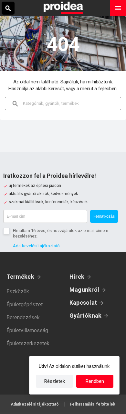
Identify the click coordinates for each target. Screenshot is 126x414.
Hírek (76, 276)
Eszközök (17, 291)
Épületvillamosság (27, 330)
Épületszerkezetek (27, 343)
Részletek (54, 381)
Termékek (20, 276)
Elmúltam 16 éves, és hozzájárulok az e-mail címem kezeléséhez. (60, 233)
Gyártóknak (85, 315)
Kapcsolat (83, 302)
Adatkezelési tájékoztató (36, 245)
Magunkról (84, 289)
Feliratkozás (104, 216)
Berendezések (23, 317)
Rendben (95, 381)
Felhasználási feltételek (92, 404)
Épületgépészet (24, 304)
